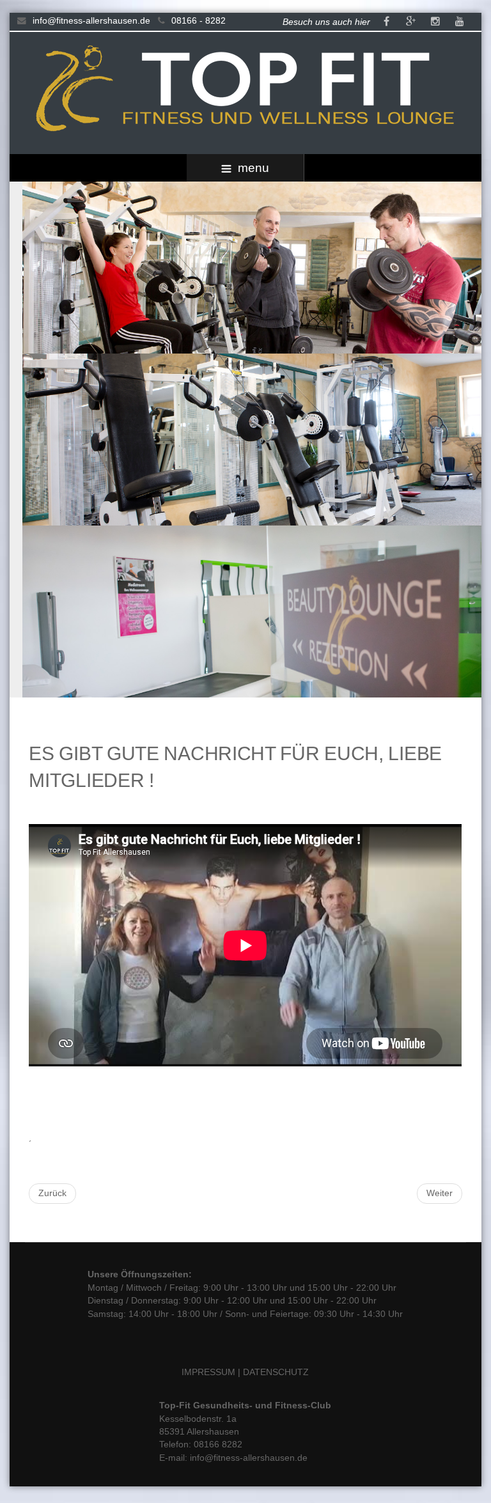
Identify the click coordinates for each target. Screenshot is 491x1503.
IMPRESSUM (208, 1372)
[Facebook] (387, 22)
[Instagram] (435, 22)
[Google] (411, 22)
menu (253, 168)
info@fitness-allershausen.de (91, 21)
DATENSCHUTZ (276, 1372)
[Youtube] (459, 22)
